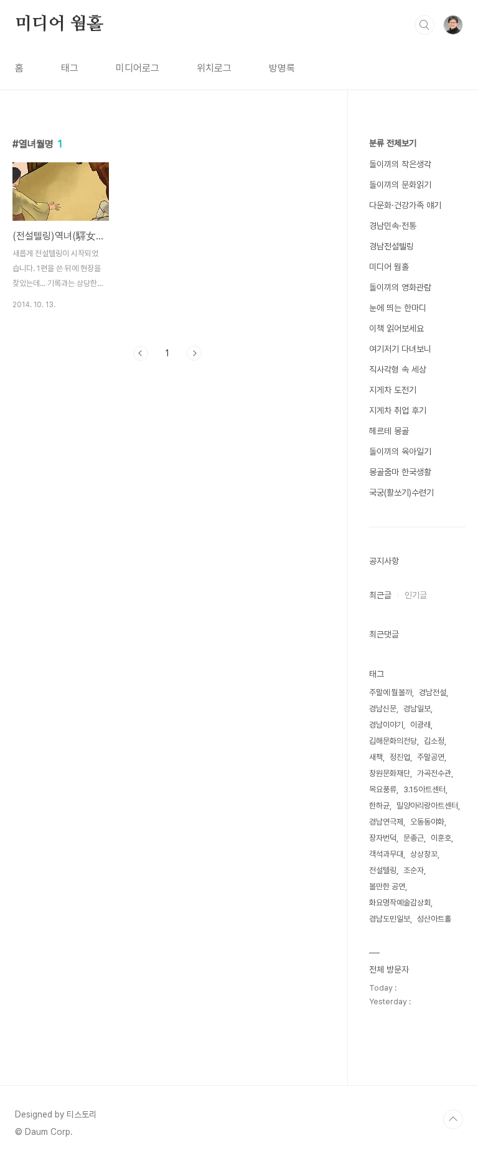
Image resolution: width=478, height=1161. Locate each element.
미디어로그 (137, 68)
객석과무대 (386, 854)
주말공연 (430, 757)
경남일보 (417, 708)
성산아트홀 (434, 918)
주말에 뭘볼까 (390, 692)
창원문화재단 (389, 773)
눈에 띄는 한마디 (397, 308)
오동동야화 (427, 821)
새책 (376, 757)
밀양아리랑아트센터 (427, 805)
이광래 (420, 724)
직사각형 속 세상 (397, 369)
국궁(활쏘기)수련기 (401, 492)
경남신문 (382, 708)
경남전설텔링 (391, 246)
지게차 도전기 (392, 390)
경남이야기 (386, 724)
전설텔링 (382, 870)
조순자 (413, 870)
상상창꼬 (424, 854)
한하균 (379, 805)
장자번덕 (382, 838)
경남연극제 (386, 821)
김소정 (434, 741)
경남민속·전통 (392, 226)
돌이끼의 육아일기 (400, 451)
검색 (424, 25)
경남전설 (432, 692)
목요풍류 (382, 789)
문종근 (413, 838)
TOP (453, 1119)
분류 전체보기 (392, 143)
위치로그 (214, 68)
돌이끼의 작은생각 (400, 164)
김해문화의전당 (393, 741)
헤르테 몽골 (389, 431)
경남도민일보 (389, 918)
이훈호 (441, 838)
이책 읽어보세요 (396, 328)
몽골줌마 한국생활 (400, 472)
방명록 (282, 68)
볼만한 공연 (387, 886)
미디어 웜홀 (59, 24)
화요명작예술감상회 (400, 902)
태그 (69, 68)
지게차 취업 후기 (397, 410)
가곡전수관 (434, 773)
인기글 (416, 595)
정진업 (400, 757)
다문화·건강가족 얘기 (405, 205)
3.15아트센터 (424, 789)
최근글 (380, 595)
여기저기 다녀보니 (400, 349)
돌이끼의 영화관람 (400, 287)
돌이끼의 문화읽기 (400, 185)
